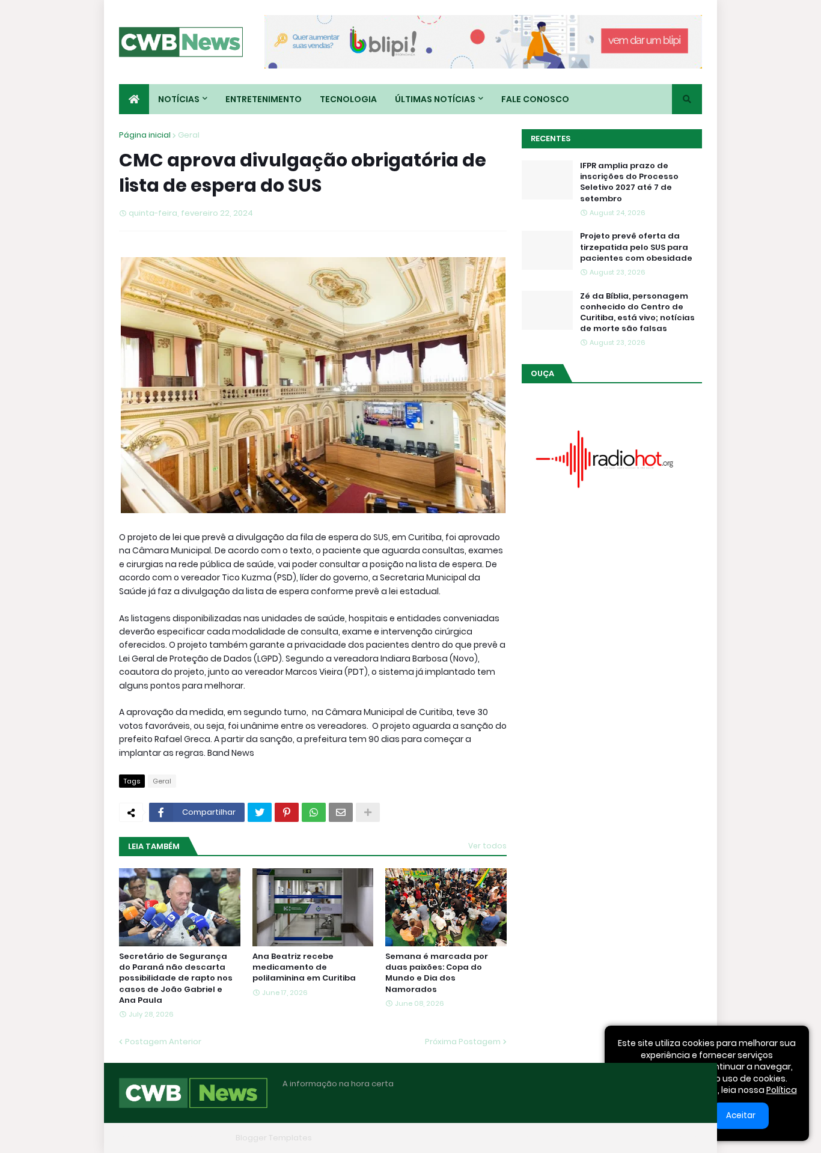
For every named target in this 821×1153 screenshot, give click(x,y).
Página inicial (145, 135)
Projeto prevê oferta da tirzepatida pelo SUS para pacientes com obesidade (636, 247)
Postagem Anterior (163, 1041)
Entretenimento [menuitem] (263, 99)
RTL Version (680, 1137)
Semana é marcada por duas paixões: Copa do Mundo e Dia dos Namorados (436, 973)
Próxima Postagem (463, 1041)
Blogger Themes (197, 1137)
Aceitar (740, 1115)
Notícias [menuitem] (179, 99)
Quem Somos (570, 1137)
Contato (627, 1137)
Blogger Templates (274, 1137)
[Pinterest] (287, 812)
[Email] (341, 812)
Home (517, 1137)
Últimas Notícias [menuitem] (435, 99)
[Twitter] (260, 812)
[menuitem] (134, 99)
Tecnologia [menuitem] (348, 99)
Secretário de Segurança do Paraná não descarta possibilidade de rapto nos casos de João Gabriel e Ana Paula (176, 978)
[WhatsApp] (314, 812)
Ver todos (487, 846)
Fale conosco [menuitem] (535, 99)
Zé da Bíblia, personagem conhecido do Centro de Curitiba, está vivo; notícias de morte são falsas (637, 313)
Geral (189, 135)
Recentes (550, 138)
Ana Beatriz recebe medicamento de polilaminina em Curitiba (304, 967)
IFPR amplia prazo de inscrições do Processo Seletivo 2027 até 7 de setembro (629, 182)
